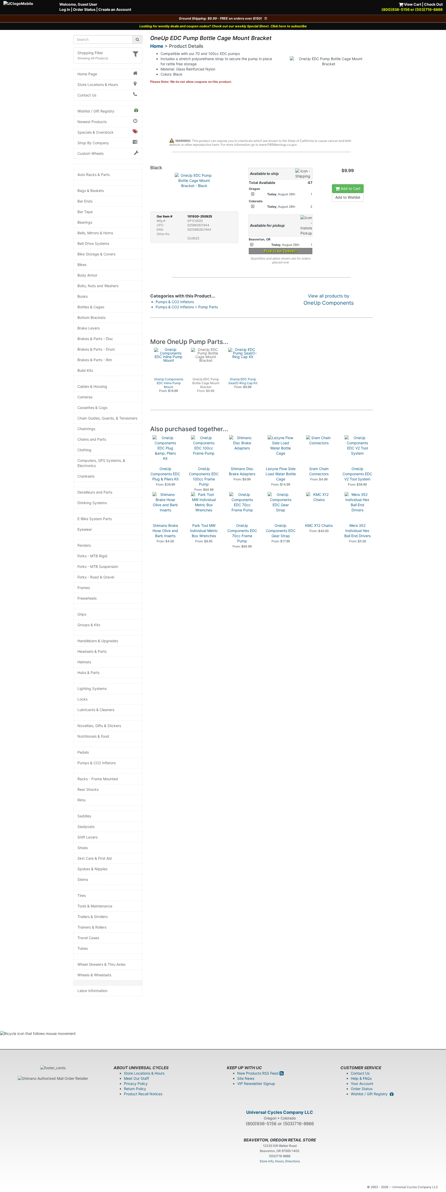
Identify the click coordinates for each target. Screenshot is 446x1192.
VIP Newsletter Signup (256, 1083)
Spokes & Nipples (92, 869)
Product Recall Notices (143, 1094)
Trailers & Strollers (92, 916)
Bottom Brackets (91, 317)
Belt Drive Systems (93, 243)
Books (82, 296)
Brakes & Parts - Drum (96, 349)
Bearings (84, 222)
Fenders (84, 545)
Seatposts (85, 826)
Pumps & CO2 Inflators (96, 763)
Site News (245, 1078)
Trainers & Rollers (91, 927)
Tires (81, 895)
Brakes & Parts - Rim (94, 360)
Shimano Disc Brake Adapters (242, 471)
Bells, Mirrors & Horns (95, 233)
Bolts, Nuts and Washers (97, 286)
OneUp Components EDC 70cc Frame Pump (242, 533)
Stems (82, 879)
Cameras (84, 397)
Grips (81, 614)
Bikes (81, 264)
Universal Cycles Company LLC (279, 1112)
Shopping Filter (90, 53)
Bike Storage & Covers (96, 254)
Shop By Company (93, 143)
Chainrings (86, 428)
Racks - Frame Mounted (97, 779)
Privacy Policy (136, 1083)
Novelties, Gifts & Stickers (99, 725)
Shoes (82, 847)
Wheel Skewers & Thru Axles (101, 964)
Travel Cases (88, 938)
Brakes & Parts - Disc (95, 338)
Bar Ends (84, 201)
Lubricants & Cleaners (95, 709)
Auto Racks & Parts (93, 174)
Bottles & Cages (90, 307)
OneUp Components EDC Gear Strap (281, 530)
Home (156, 46)
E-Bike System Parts (94, 519)
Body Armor (87, 275)
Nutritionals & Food (93, 736)
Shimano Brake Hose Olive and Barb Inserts (165, 530)
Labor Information (92, 990)
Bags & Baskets (90, 190)
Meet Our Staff (136, 1078)
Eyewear (84, 529)
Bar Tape (85, 212)
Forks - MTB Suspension (97, 566)
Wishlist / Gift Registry (95, 111)
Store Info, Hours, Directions (280, 1161)
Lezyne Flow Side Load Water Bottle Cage (281, 473)
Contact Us (86, 95)
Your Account (362, 1083)
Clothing (84, 450)
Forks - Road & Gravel (95, 577)
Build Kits (85, 370)
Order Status (84, 9)
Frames (83, 587)
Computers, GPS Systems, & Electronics (101, 463)
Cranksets (85, 476)
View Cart (412, 4)
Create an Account (114, 9)
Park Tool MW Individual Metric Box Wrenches (204, 530)
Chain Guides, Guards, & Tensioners (107, 418)
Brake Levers (88, 328)
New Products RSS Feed (258, 1073)
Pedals (83, 752)
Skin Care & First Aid (94, 858)
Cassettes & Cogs (92, 407)
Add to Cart (350, 188)
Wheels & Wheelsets (94, 975)
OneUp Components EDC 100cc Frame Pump (204, 476)
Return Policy (135, 1088)
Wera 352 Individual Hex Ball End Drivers (357, 530)
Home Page (87, 74)
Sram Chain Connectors (319, 471)
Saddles (84, 816)
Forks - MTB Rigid (92, 556)
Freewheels (87, 598)
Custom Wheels (90, 153)
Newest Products (92, 121)
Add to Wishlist (347, 197)
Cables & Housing (92, 386)
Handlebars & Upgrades (97, 641)
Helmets (84, 662)
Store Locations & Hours (97, 84)
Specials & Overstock (95, 132)
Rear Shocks (88, 789)
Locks (82, 699)
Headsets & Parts (92, 651)
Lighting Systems (92, 688)
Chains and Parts (91, 439)
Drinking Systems (92, 503)
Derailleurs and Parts (94, 492)
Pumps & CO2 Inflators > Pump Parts (187, 307)
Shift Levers (87, 837)
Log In (64, 9)
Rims (81, 800)
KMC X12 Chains (319, 525)
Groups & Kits (88, 625)
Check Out (433, 4)
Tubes (82, 948)
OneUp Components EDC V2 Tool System (357, 473)
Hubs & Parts (88, 672)
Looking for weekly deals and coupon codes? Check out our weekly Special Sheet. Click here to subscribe (223, 26)
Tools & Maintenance (94, 906)
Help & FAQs (361, 1078)
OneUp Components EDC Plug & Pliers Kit (165, 473)
